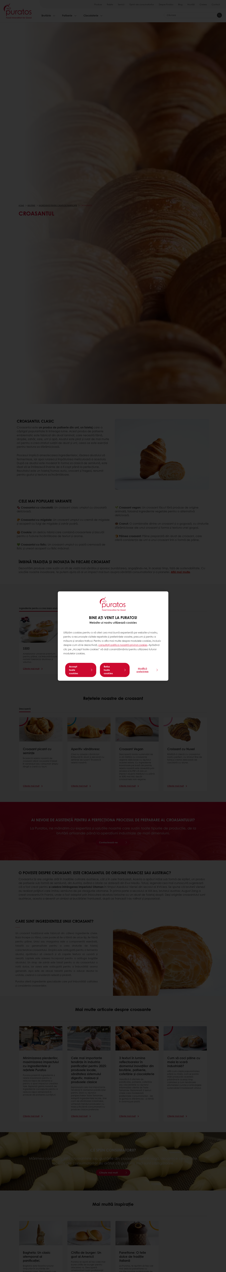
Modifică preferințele (143, 670)
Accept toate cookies (73, 670)
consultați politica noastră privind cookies (122, 645)
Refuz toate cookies (108, 670)
